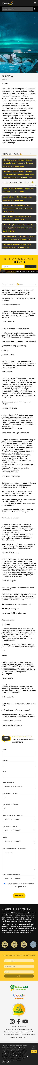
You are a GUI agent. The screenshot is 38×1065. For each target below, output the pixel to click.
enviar (19, 895)
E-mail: (5, 771)
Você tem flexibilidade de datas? (12, 815)
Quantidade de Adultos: (10, 793)
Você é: (5, 837)
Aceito (34, 1052)
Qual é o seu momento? (10, 826)
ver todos (21, 284)
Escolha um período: (9, 782)
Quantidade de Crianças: (10, 804)
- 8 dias (17, 198)
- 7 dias (18, 190)
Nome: (5, 749)
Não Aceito (34, 1047)
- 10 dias (18, 174)
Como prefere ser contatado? (11, 874)
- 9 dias (18, 163)
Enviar (19, 976)
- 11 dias (19, 228)
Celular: (5, 760)
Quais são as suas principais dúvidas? (14, 848)
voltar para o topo (32, 153)
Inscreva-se (31, 267)
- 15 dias (17, 245)
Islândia (4, 79)
